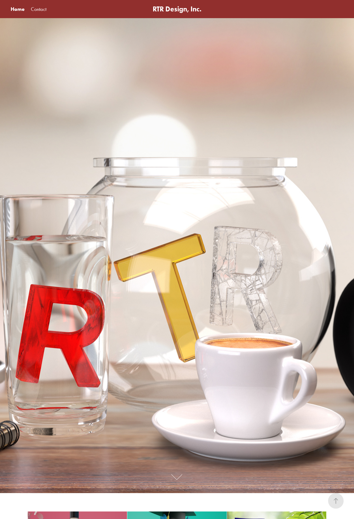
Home (18, 9)
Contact (38, 9)
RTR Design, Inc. (177, 9)
